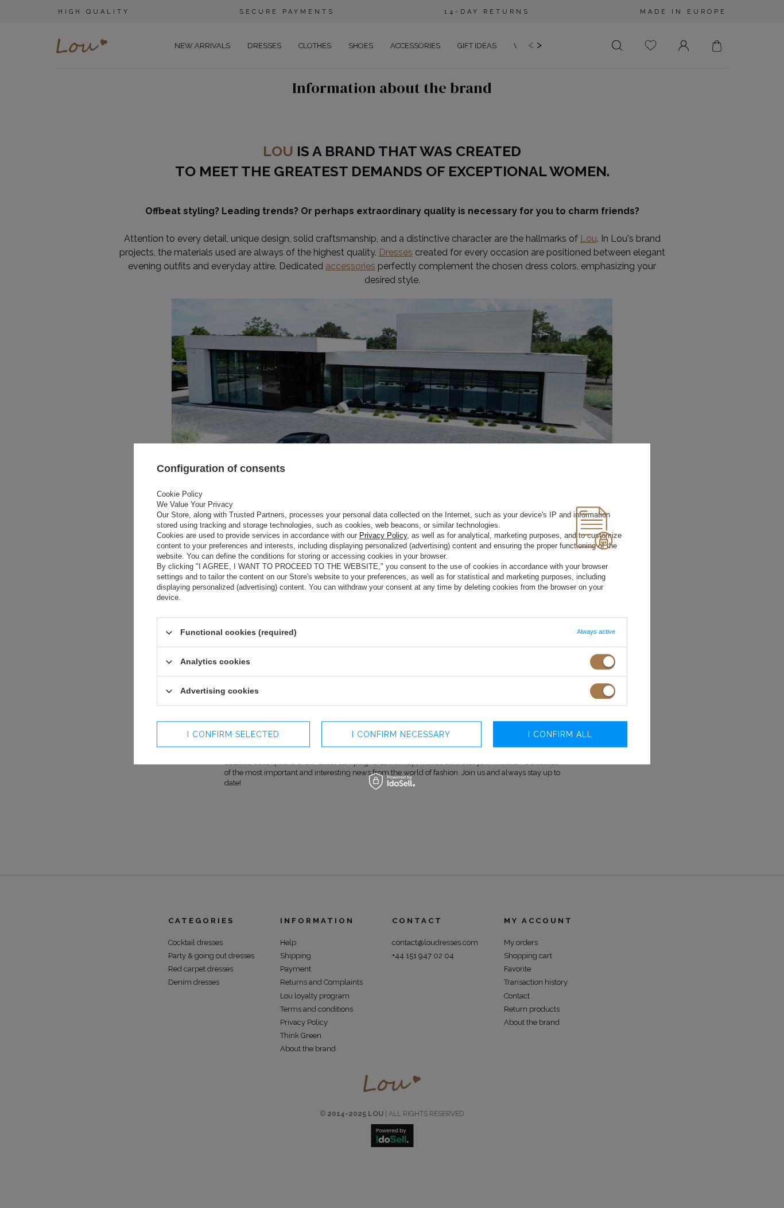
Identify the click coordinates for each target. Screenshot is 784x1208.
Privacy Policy (383, 535)
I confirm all (560, 734)
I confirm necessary (401, 734)
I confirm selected (233, 734)
